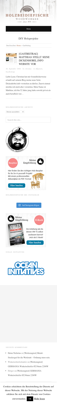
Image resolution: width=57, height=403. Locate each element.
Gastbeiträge (10, 72)
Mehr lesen (39, 398)
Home (19, 45)
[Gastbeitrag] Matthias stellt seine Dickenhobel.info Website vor (34, 59)
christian (28, 68)
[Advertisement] (28, 313)
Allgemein (39, 68)
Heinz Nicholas (14, 353)
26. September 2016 (13, 68)
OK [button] (30, 398)
